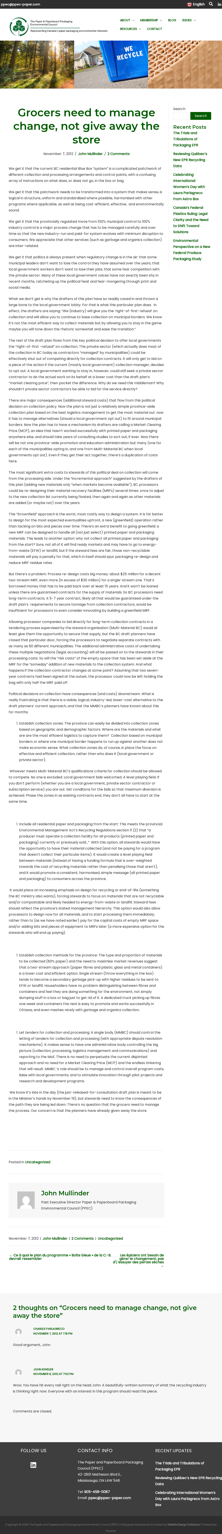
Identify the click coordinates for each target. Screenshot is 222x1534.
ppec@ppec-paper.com (20, 4)
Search (179, 108)
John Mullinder (90, 153)
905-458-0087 (97, 1491)
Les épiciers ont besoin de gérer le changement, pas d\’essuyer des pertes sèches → (138, 1260)
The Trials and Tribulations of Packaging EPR (185, 139)
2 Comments (119, 153)
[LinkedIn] (219, 4)
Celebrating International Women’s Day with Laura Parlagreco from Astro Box (189, 186)
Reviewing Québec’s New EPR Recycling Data (190, 159)
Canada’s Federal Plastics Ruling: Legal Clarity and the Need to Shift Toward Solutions (190, 219)
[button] (211, 5)
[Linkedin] (33, 1465)
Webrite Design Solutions (183, 1524)
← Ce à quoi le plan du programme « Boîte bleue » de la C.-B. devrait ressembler (60, 1257)
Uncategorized (37, 1162)
